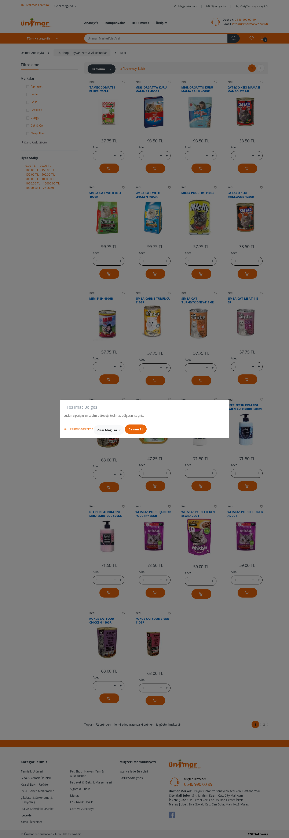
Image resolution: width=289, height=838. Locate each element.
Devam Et (135, 429)
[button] (109, 430)
